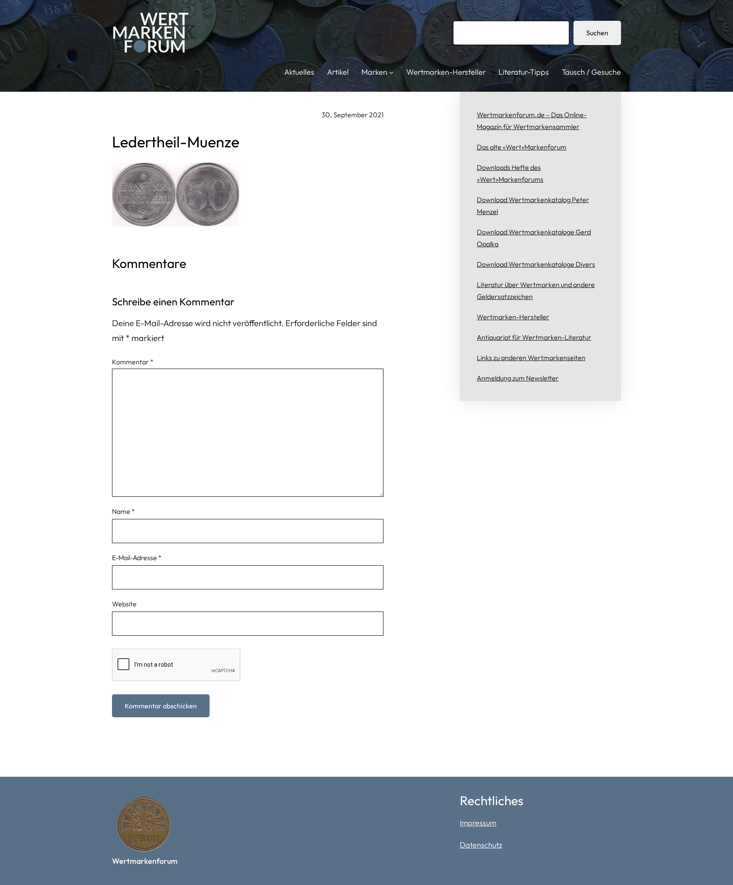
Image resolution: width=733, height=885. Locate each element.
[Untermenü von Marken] (391, 72)
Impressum (478, 823)
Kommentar (133, 362)
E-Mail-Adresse (137, 557)
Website (124, 604)
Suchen (597, 32)
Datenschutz (481, 845)
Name (123, 511)
